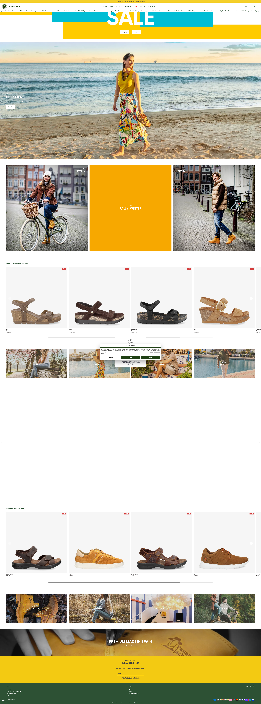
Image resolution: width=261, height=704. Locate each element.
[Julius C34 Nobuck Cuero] (224, 542)
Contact (130, 686)
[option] (130, 100)
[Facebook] (128, 364)
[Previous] (2, 100)
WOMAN (105, 6)
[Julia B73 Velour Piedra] (36, 297)
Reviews (130, 691)
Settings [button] (149, 703)
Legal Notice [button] (112, 703)
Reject (130, 357)
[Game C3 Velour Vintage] (99, 542)
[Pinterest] (133, 364)
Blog (8, 695)
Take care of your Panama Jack (14, 691)
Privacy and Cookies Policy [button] (122, 703)
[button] (9, 298)
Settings (110, 357)
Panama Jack (12, 699)
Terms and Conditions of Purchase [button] (137, 703)
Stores (130, 688)
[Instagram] (130, 364)
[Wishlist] (249, 6)
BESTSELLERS (119, 6)
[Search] (255, 6)
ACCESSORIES (128, 6)
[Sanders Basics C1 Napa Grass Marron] (36, 542)
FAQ (130, 689)
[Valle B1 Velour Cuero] (224, 297)
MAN (111, 6)
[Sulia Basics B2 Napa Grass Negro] (161, 297)
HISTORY (142, 6)
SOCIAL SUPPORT (152, 6)
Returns (8, 688)
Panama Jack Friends (11, 693)
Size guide (9, 689)
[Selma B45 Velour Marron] (99, 297)
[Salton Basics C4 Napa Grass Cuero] (161, 542)
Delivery (8, 686)
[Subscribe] (143, 673)
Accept (150, 357)
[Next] (258, 100)
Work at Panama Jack (134, 693)
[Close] (144, 338)
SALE (136, 6)
